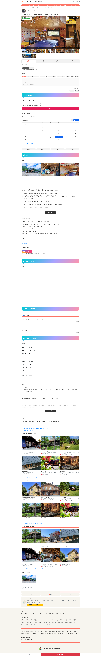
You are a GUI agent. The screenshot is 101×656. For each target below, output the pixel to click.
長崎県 (32, 624)
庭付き (72, 76)
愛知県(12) (51, 631)
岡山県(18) (40, 633)
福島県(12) (47, 629)
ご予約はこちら (50, 108)
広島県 (54, 622)
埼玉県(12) (63, 629)
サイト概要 (23, 643)
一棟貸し (23, 76)
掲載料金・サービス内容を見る (35, 604)
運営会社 (33, 643)
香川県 (62, 622)
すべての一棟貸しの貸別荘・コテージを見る (30, 477)
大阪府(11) (72, 631)
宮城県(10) (39, 629)
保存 (78, 90)
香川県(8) (52, 633)
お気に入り (76, 5)
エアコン (58, 76)
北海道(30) (23, 629)
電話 (57, 149)
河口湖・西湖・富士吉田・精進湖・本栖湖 (45, 7)
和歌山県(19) (27, 633)
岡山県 (49, 622)
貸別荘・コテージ (31, 5)
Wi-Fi (49, 76)
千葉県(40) (68, 629)
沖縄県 (54, 624)
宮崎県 (45, 624)
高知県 (75, 622)
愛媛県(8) (55, 633)
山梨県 (37, 7)
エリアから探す (46, 5)
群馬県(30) (59, 629)
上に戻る (77, 321)
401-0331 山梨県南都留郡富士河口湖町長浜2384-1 (30, 69)
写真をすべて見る (75, 17)
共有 (72, 90)
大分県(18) (27, 634)
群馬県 (62, 619)
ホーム (24, 5)
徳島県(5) (59, 633)
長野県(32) (27, 631)
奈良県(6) (23, 633)
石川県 (46, 620)
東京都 (75, 619)
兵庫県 (28, 622)
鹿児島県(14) (36, 634)
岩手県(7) (31, 629)
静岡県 (54, 620)
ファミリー (28, 76)
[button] (25, 32)
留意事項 (72, 149)
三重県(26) (59, 631)
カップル (37, 76)
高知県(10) (63, 633)
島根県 (45, 622)
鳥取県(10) (32, 633)
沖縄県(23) (40, 634)
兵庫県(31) (76, 631)
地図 (29, 64)
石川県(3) (39, 631)
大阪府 (23, 622)
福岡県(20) (68, 633)
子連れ (33, 76)
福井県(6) (42, 631)
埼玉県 (66, 619)
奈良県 (32, 622)
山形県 (44, 619)
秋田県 (36, 619)
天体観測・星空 (77, 76)
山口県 (58, 622)
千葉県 (71, 619)
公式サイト (43, 149)
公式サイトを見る (25, 243)
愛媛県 (66, 622)
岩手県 (32, 619)
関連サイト (37, 643)
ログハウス (68, 76)
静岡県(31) (47, 631)
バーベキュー (42, 76)
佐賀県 (27, 624)
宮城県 (40, 619)
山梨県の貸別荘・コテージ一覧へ (28, 430)
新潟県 (37, 620)
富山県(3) (35, 631)
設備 (26, 64)
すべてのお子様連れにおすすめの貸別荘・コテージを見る (33, 568)
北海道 (23, 619)
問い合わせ (31, 654)
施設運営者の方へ (76, 1)
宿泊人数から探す (63, 5)
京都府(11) (68, 631)
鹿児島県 (49, 624)
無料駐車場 (53, 76)
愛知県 (58, 620)
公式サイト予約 (60, 654)
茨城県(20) (51, 629)
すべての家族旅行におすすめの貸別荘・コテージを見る (32, 523)
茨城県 (53, 619)
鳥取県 (41, 622)
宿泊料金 (28, 149)
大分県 (40, 624)
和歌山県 (36, 622)
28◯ (58, 137)
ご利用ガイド (28, 643)
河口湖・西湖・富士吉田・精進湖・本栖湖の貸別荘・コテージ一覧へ (35, 428)
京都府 (76, 620)
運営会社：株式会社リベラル (50, 650)
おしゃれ (63, 76)
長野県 (33, 620)
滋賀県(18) (63, 631)
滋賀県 (72, 620)
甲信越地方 (33, 7)
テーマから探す (54, 5)
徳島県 (71, 622)
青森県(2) (27, 629)
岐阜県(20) (55, 631)
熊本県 (36, 624)
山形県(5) (42, 629)
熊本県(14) (23, 634)
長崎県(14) (75, 633)
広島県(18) (44, 633)
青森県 (27, 619)
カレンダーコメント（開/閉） (28, 143)
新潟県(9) (31, 631)
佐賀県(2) (71, 633)
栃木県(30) (55, 629)
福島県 (49, 619)
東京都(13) (72, 629)
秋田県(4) (34, 629)
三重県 (67, 620)
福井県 (49, 620)
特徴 (23, 64)
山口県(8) (48, 633)
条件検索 (70, 5)
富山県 (41, 620)
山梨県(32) (23, 631)
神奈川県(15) (76, 629)
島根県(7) (36, 633)
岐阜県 (63, 620)
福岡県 (23, 624)
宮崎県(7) (31, 634)
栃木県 (58, 619)
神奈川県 (23, 620)
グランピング (39, 5)
